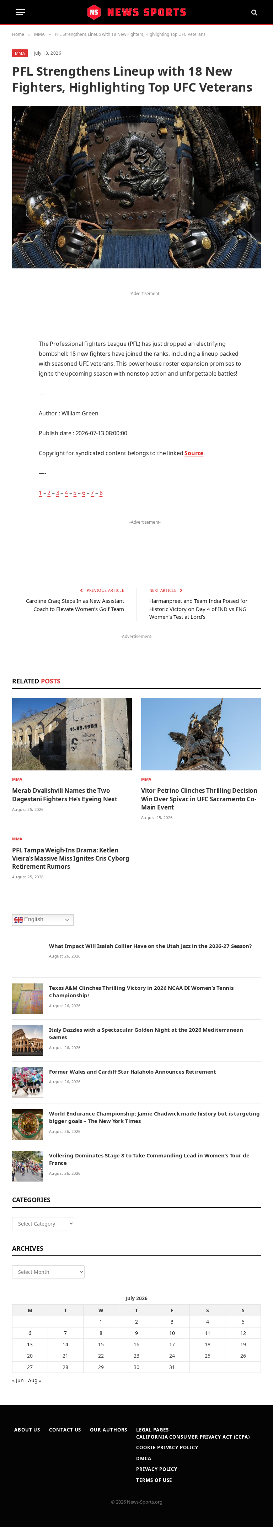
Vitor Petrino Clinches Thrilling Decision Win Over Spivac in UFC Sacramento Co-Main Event (199, 798)
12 (243, 1333)
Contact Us (65, 1430)
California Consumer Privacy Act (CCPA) (193, 1437)
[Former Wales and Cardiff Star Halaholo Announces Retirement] (27, 1082)
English (33, 919)
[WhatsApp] (19, 466)
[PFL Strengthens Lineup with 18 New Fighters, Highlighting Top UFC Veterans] (136, 187)
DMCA (143, 1458)
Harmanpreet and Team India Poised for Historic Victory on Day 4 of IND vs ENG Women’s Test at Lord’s (198, 608)
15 (101, 1344)
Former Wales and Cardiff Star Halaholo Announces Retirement (132, 1071)
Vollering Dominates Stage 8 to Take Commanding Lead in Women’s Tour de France (149, 1159)
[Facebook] (19, 303)
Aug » (35, 1380)
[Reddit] (19, 412)
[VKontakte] (19, 430)
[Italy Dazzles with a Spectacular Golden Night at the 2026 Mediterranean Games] (27, 1040)
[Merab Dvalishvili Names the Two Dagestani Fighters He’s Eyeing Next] (72, 734)
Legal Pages (152, 1430)
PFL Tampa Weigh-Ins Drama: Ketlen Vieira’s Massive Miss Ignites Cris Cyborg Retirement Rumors (70, 858)
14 (65, 1344)
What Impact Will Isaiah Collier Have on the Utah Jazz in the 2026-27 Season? (150, 945)
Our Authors (108, 1430)
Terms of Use (154, 1480)
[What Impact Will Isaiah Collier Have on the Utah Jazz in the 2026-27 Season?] (27, 957)
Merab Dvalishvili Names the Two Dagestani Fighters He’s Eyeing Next (64, 794)
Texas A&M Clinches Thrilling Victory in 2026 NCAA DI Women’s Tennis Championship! (141, 991)
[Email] (19, 376)
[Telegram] (19, 448)
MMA (20, 53)
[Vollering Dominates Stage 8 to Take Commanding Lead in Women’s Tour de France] (27, 1166)
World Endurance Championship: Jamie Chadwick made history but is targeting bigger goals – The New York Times (154, 1117)
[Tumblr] (19, 394)
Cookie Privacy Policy (167, 1447)
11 (207, 1333)
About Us (27, 1430)
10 (172, 1333)
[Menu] (20, 12)
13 (30, 1344)
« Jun (18, 1380)
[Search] (253, 12)
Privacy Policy (156, 1469)
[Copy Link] (19, 484)
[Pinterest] (19, 357)
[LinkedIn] (19, 339)
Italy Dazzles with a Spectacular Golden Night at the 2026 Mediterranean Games (146, 1033)
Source (193, 453)
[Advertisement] (145, 309)
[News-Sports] (136, 12)
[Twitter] (19, 321)
